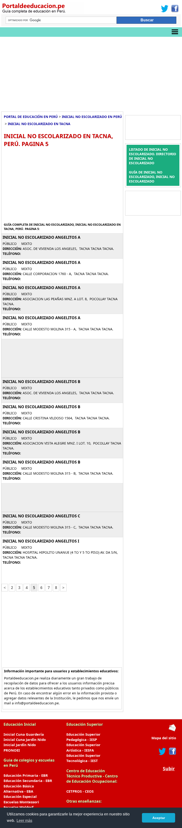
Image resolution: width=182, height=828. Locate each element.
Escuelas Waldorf (18, 807)
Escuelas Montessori (21, 802)
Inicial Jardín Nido (20, 744)
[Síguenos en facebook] (172, 751)
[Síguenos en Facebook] (174, 8)
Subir (169, 768)
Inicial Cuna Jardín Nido (25, 739)
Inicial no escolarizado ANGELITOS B (41, 381)
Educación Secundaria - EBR (28, 780)
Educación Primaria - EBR (26, 775)
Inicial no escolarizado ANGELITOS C (41, 516)
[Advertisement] (91, 72)
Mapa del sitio (163, 737)
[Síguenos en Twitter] (164, 8)
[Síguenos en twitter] (162, 751)
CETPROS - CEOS (80, 791)
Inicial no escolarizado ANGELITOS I (41, 541)
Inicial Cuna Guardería (24, 734)
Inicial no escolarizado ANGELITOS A (41, 237)
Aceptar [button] (158, 818)
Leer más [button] (24, 821)
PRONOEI (12, 750)
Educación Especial (20, 796)
